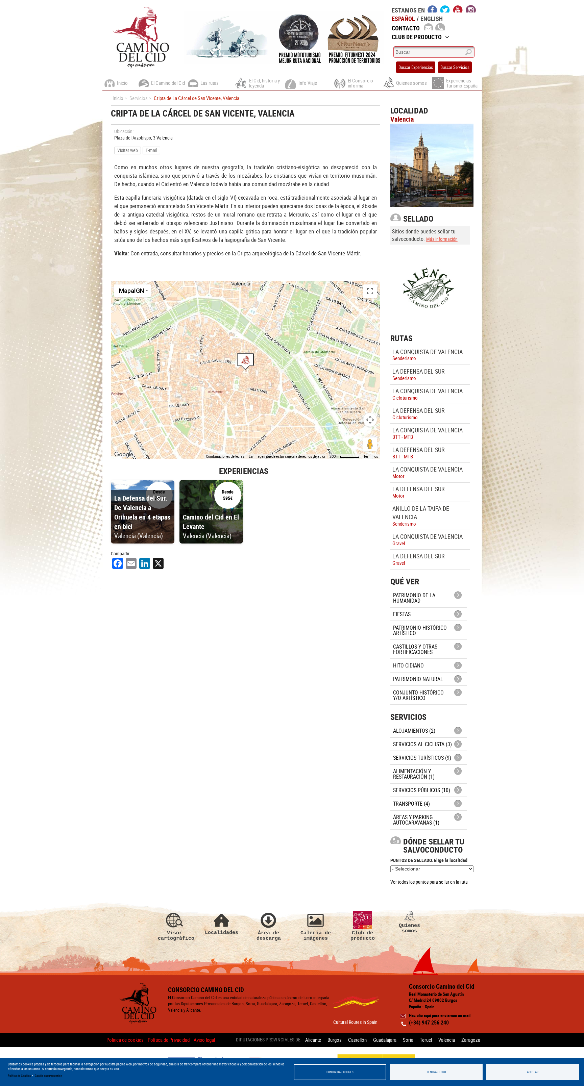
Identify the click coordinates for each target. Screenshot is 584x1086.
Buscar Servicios (454, 67)
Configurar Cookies (340, 1072)
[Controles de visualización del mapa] (370, 420)
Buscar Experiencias (415, 67)
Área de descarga (269, 935)
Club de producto (362, 935)
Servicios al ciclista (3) (422, 744)
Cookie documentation (48, 1076)
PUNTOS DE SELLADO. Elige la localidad (428, 860)
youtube (458, 8)
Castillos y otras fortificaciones (415, 649)
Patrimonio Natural (418, 679)
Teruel (426, 1039)
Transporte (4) (411, 803)
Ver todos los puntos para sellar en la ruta (429, 882)
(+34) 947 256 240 (429, 1022)
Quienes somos (409, 928)
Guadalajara (384, 1039)
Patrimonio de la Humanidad (414, 597)
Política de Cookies (19, 1076)
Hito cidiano (408, 665)
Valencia (164, 137)
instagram (471, 8)
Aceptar (532, 1072)
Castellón (357, 1039)
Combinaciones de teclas (225, 456)
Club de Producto (417, 37)
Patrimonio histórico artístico (420, 630)
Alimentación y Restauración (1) (414, 773)
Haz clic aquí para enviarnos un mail (439, 1015)
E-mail (151, 150)
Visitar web (127, 150)
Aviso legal (204, 1039)
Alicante (313, 1039)
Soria (408, 1039)
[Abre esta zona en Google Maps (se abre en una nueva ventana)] (124, 454)
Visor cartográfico (175, 935)
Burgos (334, 1039)
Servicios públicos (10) (421, 790)
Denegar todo (436, 1072)
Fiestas (402, 614)
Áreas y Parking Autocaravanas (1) (416, 819)
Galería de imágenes (315, 935)
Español (403, 19)
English (431, 19)
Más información (442, 239)
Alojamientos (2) (414, 730)
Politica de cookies (125, 1039)
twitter (445, 8)
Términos (371, 456)
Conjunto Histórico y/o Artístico (418, 695)
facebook (432, 8)
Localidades (221, 932)
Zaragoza (470, 1039)
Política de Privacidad (169, 1039)
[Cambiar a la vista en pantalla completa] (370, 291)
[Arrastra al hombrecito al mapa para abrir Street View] (370, 444)
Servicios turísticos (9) (422, 757)
